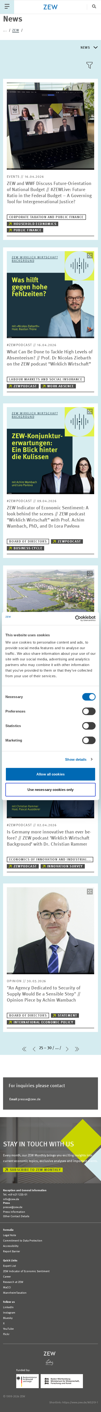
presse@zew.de (24, 1099)
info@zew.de (11, 1199)
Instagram (9, 1312)
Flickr (6, 1334)
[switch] (89, 711)
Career (7, 1276)
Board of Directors (28, 541)
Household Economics (35, 224)
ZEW (15, 30)
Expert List (9, 1266)
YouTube (8, 1329)
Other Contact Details (16, 1216)
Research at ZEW (13, 1282)
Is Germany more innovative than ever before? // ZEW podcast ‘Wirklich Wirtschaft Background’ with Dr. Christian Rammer (49, 838)
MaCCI (7, 1287)
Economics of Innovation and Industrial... (50, 859)
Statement (67, 1015)
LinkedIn (8, 1307)
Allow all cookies (50, 774)
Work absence (60, 386)
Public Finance (28, 230)
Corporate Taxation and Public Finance (46, 217)
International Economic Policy (44, 1022)
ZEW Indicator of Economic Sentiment (26, 1271)
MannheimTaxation (15, 1293)
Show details (75, 759)
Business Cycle (28, 548)
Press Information (14, 1212)
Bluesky (8, 1318)
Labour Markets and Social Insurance (45, 379)
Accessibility (11, 1246)
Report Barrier (11, 1251)
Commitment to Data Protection (22, 1240)
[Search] (94, 7)
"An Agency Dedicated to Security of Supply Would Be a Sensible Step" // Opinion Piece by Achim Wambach (44, 994)
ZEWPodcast (25, 386)
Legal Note (9, 1235)
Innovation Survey (65, 866)
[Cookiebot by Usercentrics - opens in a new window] (75, 618)
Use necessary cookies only (50, 789)
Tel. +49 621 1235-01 (15, 1194)
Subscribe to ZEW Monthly (35, 1170)
